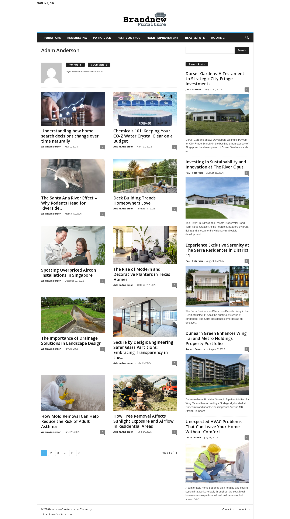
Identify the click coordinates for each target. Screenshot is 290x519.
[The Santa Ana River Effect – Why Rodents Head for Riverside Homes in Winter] (73, 176)
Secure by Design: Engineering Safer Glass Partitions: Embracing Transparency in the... (143, 349)
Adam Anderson (51, 146)
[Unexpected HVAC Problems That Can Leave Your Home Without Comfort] (217, 462)
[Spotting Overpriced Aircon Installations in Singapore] (73, 245)
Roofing (218, 38)
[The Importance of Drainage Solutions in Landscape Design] (73, 315)
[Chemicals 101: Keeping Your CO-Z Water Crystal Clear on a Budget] (145, 109)
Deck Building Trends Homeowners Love (134, 200)
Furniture (52, 38)
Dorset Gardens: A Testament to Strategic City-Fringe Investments (215, 79)
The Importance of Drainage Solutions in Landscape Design (71, 340)
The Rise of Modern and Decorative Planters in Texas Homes (141, 274)
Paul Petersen (194, 172)
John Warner (193, 89)
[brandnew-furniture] (145, 19)
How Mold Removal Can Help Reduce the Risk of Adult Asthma (70, 421)
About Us (244, 509)
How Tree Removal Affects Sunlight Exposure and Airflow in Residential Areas (143, 421)
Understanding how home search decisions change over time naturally (70, 136)
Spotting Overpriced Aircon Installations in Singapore (68, 272)
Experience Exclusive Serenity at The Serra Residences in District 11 (217, 250)
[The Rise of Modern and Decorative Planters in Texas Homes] (145, 245)
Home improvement (163, 38)
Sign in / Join (45, 3)
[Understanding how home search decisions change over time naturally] (73, 109)
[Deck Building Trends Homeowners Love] (145, 176)
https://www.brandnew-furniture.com (84, 71)
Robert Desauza (196, 349)
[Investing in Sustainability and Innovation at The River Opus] (217, 198)
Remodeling (77, 38)
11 (72, 452)
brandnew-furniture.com (57, 514)
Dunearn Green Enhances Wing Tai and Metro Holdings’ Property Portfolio (216, 338)
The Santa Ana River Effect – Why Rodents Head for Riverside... (69, 203)
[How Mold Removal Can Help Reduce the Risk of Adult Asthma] (73, 393)
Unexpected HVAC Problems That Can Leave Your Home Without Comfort (214, 427)
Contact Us (228, 509)
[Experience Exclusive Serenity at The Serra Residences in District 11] (217, 286)
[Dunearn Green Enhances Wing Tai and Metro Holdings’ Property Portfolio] (217, 374)
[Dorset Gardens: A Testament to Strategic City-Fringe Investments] (217, 114)
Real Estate (195, 38)
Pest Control (128, 38)
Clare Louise (193, 437)
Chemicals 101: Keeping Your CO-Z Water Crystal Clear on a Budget (143, 136)
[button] (247, 37)
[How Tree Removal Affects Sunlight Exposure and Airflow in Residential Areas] (145, 393)
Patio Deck (102, 38)
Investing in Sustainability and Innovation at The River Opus (216, 164)
